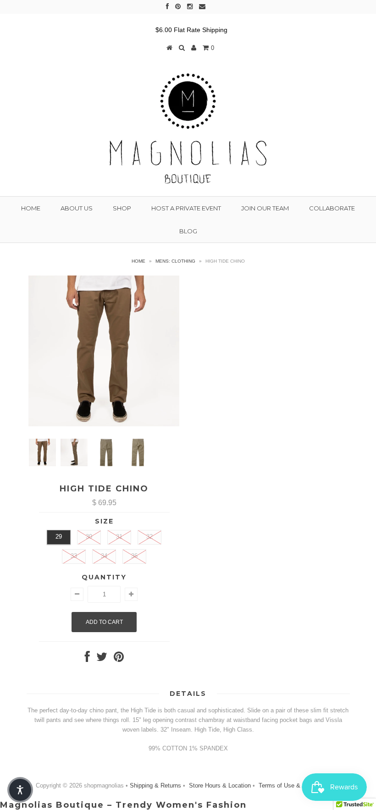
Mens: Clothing (175, 261)
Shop (122, 208)
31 (119, 536)
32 (149, 536)
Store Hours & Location (220, 785)
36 (134, 555)
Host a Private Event (186, 208)
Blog (188, 231)
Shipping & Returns (156, 785)
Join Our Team (265, 208)
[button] (20, 790)
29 (58, 536)
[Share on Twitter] (101, 659)
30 (89, 536)
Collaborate (332, 208)
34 (104, 555)
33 (74, 555)
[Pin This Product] (119, 659)
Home (30, 208)
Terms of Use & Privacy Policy (299, 785)
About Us (77, 208)
